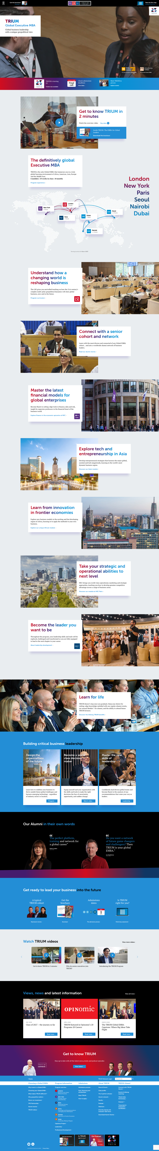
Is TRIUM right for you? (122, 911)
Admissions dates (93, 911)
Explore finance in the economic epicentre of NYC (48, 415)
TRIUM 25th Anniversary (122, 1097)
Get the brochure (65, 911)
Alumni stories (32, 1106)
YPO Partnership (33, 1103)
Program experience (38, 183)
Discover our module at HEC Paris (91, 591)
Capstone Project (60, 1123)
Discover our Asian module (88, 469)
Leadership (58, 1127)
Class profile (102, 1090)
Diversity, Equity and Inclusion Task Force (104, 1110)
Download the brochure (101, 136)
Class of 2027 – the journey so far (41, 1018)
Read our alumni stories (87, 352)
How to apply (82, 1098)
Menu (3, 4)
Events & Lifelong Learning (123, 1093)
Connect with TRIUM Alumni (124, 1088)
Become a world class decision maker (79, 777)
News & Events (102, 1087)
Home (30, 1079)
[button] (21, 956)
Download (17, 4)
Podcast (100, 1103)
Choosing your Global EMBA (37, 1090)
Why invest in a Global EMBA (37, 1087)
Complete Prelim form (150, 4)
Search (133, 1079)
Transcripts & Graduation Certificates (122, 1106)
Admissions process (84, 1087)
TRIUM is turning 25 (47, 83)
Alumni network (103, 1097)
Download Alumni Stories (106, 1114)
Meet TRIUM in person (112, 83)
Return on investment (35, 1100)
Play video (103, 123)
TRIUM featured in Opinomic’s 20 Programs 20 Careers (79, 1018)
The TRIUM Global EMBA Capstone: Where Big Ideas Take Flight (117, 1018)
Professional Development (63, 1130)
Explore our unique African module (43, 528)
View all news (130, 994)
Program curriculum (38, 298)
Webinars (101, 1106)
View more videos (128, 942)
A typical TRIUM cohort (36, 911)
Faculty (100, 1100)
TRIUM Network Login (105, 1079)
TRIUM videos (32, 1110)
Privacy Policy (46, 1148)
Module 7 (121, 1102)
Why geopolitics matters (35, 1097)
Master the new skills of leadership (117, 777)
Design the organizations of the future (41, 777)
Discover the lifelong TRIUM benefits (92, 715)
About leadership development (41, 645)
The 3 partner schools (105, 1094)
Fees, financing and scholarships (84, 1091)
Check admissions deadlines (79, 83)
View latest (79, 1066)
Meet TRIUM (82, 1095)
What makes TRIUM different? (37, 1094)
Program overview (60, 1087)
